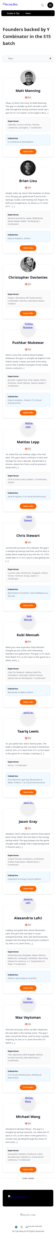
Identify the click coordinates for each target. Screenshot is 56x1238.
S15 (29, 97)
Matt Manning (28, 90)
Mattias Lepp (28, 442)
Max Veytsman (28, 1017)
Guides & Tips (13, 13)
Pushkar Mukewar (28, 342)
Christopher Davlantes (28, 277)
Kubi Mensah (28, 635)
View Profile (29, 152)
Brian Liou (28, 180)
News (28, 13)
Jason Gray (28, 821)
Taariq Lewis (28, 731)
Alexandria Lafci (28, 918)
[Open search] (42, 5)
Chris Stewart (28, 535)
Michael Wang (28, 1116)
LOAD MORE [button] (28, 1178)
